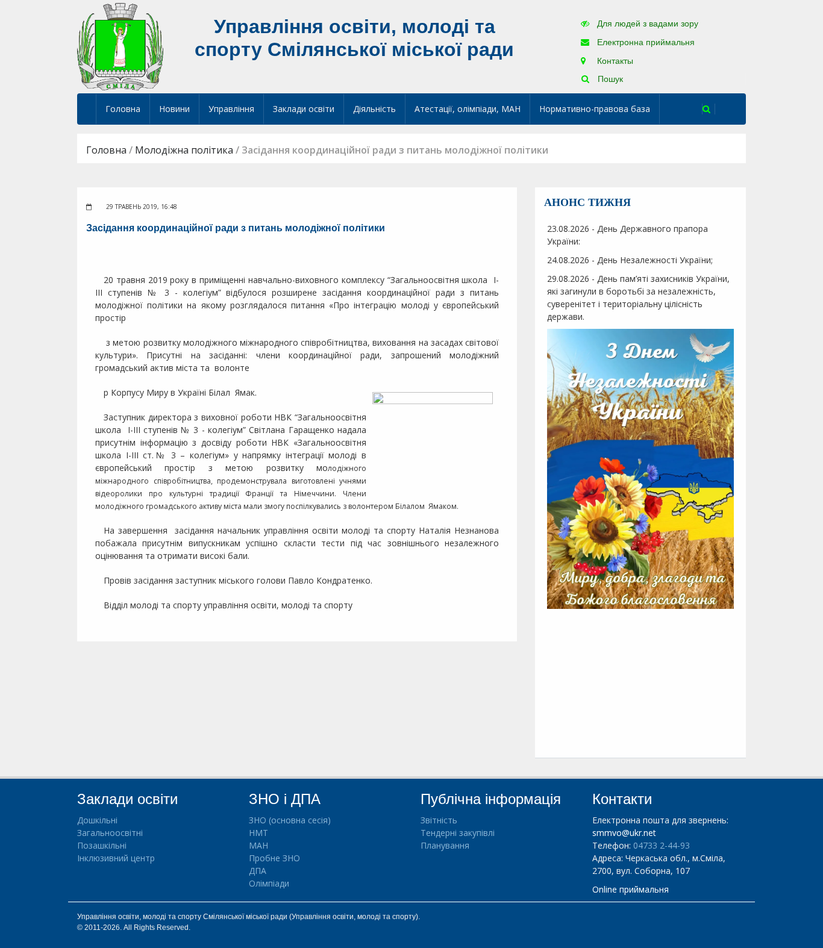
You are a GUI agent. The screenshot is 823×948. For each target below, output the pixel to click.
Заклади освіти (303, 108)
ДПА (257, 870)
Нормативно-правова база (594, 108)
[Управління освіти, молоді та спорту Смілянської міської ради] (120, 46)
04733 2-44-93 (661, 845)
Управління (231, 108)
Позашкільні (102, 845)
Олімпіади (269, 883)
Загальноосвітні (110, 832)
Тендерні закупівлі (458, 832)
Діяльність (374, 108)
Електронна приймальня (645, 42)
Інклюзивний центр (116, 858)
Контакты (614, 61)
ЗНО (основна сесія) (290, 820)
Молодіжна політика (184, 150)
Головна (122, 108)
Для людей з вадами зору (646, 23)
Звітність (439, 820)
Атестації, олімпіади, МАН (468, 108)
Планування (445, 845)
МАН (258, 845)
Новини (174, 108)
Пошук (609, 79)
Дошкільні (97, 820)
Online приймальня (630, 889)
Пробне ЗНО (274, 858)
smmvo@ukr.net (624, 832)
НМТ (258, 832)
